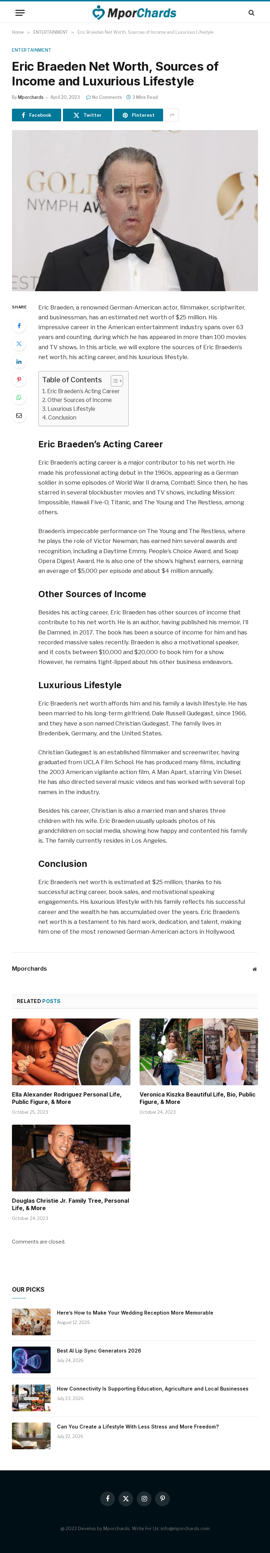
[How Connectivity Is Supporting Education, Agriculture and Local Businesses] (31, 1398)
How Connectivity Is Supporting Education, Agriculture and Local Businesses (153, 1389)
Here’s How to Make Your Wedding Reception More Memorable (135, 1313)
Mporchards (31, 97)
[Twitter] (19, 344)
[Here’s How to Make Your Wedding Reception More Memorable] (31, 1322)
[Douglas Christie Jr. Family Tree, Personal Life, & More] (71, 1158)
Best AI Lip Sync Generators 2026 (99, 1351)
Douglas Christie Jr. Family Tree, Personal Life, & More (70, 1204)
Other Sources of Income (79, 400)
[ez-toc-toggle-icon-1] (113, 381)
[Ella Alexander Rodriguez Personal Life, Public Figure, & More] (71, 1051)
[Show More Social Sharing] (172, 115)
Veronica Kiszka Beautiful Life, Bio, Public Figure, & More (198, 1098)
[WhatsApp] (19, 397)
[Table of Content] (117, 380)
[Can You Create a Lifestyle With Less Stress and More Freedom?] (31, 1436)
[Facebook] (19, 326)
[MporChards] (135, 12)
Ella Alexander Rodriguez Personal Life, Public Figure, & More (67, 1098)
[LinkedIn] (19, 361)
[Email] (19, 415)
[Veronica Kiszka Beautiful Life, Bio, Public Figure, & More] (199, 1051)
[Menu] (20, 13)
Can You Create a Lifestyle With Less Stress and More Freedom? (138, 1427)
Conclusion (62, 417)
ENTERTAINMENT (32, 50)
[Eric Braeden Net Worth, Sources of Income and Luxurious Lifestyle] (135, 210)
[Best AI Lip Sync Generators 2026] (31, 1360)
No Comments (107, 97)
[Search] (251, 13)
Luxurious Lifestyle (71, 408)
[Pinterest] (19, 379)
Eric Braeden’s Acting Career (83, 391)
